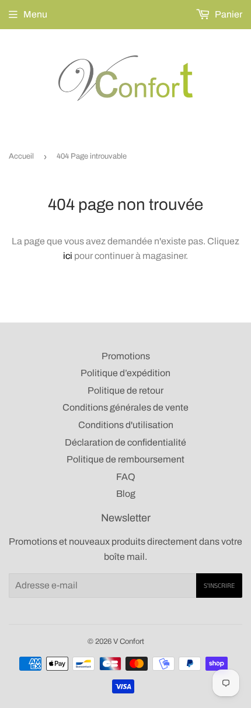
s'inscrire (219, 586)
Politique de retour (125, 390)
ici (67, 256)
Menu (35, 14)
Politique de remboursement (125, 459)
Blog (125, 494)
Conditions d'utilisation (125, 425)
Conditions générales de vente (125, 407)
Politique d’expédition (125, 373)
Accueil (21, 156)
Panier (227, 14)
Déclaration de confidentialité (125, 442)
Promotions (126, 356)
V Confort (128, 641)
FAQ (125, 477)
